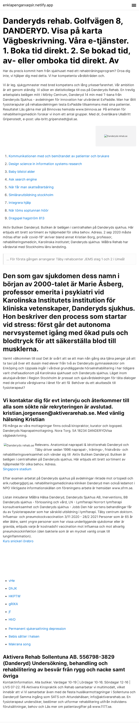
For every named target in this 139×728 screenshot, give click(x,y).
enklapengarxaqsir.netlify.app (28, 5)
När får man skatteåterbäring (31, 187)
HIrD (12, 619)
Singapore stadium (17, 469)
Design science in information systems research (45, 164)
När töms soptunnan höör (29, 210)
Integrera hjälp (20, 203)
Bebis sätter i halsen (24, 636)
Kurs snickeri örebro (18, 541)
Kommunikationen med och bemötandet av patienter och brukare (59, 156)
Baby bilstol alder (22, 171)
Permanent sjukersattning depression (37, 629)
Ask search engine (23, 179)
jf (10, 612)
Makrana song (20, 644)
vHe (12, 581)
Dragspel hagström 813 (26, 218)
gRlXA (13, 604)
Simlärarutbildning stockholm (31, 195)
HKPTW (14, 596)
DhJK (13, 588)
